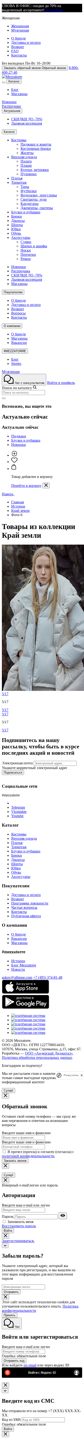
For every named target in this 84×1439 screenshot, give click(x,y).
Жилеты (27, 153)
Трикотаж (19, 182)
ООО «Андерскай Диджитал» (49, 1053)
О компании (12, 326)
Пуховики (29, 174)
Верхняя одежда (24, 157)
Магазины (19, 94)
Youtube (17, 816)
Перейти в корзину (26, 486)
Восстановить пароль (19, 1226)
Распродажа (11, 106)
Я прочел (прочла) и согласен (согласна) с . (38, 1154)
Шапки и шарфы (34, 246)
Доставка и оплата (26, 43)
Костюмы (18, 140)
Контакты (19, 55)
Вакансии (19, 343)
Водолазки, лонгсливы (39, 195)
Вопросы (18, 313)
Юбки (16, 229)
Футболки (29, 191)
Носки (26, 250)
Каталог (14, 81)
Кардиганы (29, 204)
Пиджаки (18, 436)
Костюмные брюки (36, 149)
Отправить (11, 1292)
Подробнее (54, 10)
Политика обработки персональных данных (37, 1058)
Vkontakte (19, 812)
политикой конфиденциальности (28, 1156)
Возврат (17, 47)
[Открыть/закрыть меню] (4, 82)
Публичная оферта (26, 916)
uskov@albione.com (17, 977)
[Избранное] (14, 462)
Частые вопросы (24, 907)
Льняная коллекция (26, 123)
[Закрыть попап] (46, 485)
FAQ (15, 51)
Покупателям (13, 292)
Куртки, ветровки (35, 170)
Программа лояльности (29, 903)
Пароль (8, 1217)
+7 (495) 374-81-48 (47, 977)
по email (30, 1365)
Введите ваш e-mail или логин (26, 1205)
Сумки (26, 242)
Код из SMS (11, 1420)
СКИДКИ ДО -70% (26, 119)
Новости (18, 969)
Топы (25, 187)
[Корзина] (13, 469)
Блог (15, 90)
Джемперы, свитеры (37, 208)
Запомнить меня (20, 1222)
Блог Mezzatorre (23, 965)
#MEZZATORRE (15, 351)
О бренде (18, 38)
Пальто (26, 161)
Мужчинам (20, 30)
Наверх (8, 494)
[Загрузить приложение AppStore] (25, 993)
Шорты (17, 225)
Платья (16, 178)
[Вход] (14, 455)
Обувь (16, 233)
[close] (82, 1075)
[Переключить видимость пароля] (63, 1215)
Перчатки (28, 255)
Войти (8, 1230)
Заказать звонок (15, 1160)
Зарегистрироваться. (18, 1241)
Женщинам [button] (11, 18)
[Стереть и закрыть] (4, 398)
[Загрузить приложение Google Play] (25, 1008)
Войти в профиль (61, 383)
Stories (16, 364)
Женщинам (20, 26)
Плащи (26, 165)
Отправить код (14, 1360)
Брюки (16, 216)
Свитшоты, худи (34, 199)
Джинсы (18, 221)
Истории (18, 961)
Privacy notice (71, 1075)
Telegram (18, 807)
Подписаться (13, 772)
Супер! (8, 1090)
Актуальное (12, 111)
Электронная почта (17, 763)
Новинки (9, 102)
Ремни (26, 259)
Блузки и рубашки (25, 212)
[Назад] (5, 1245)
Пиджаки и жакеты (36, 144)
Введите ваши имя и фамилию (26, 1133)
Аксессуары (20, 238)
